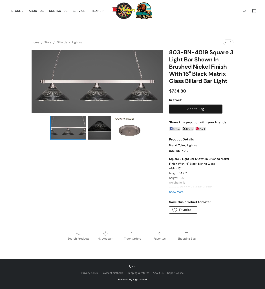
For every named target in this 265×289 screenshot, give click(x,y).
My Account (105, 239)
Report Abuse (175, 273)
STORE (16, 11)
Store (47, 42)
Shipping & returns (138, 273)
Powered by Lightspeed (132, 279)
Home (35, 42)
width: (173, 168)
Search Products (78, 239)
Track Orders (132, 239)
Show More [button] (176, 192)
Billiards (61, 42)
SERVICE (79, 11)
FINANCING (98, 11)
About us (158, 273)
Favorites (160, 239)
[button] (132, 11)
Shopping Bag (187, 239)
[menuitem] (225, 42)
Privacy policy (89, 273)
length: (174, 173)
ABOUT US (36, 11)
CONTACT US (58, 11)
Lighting (77, 42)
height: (174, 178)
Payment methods (112, 273)
